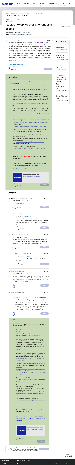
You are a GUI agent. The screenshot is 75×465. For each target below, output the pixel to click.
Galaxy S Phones (35, 13)
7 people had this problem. (17, 64)
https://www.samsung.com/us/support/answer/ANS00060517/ (29, 122)
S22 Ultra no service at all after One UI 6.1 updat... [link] (19, 15)
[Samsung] (7, 4)
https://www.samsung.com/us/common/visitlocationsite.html (31, 148)
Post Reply (44, 449)
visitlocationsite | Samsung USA (31, 174)
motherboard (21, 34)
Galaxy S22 (44, 13)
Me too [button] (13, 66)
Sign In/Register (64, 4)
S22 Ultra (29, 34)
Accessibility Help (7, 460)
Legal (18, 463)
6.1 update (13, 34)
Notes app (59, 48)
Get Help (34, 4)
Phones (27, 13)
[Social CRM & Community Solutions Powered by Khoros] (68, 455)
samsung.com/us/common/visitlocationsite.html (31, 176)
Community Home (17, 4)
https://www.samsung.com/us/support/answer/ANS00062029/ (31, 126)
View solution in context (19, 169)
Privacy (4, 463)
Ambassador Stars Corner (53, 4)
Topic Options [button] (65, 26)
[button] (49, 41)
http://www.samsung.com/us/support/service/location (30, 142)
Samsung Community (11, 13)
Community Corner (26, 4)
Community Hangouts (41, 4)
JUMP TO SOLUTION (17, 19)
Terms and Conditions (23, 460)
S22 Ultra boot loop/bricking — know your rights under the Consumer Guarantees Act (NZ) (61, 81)
